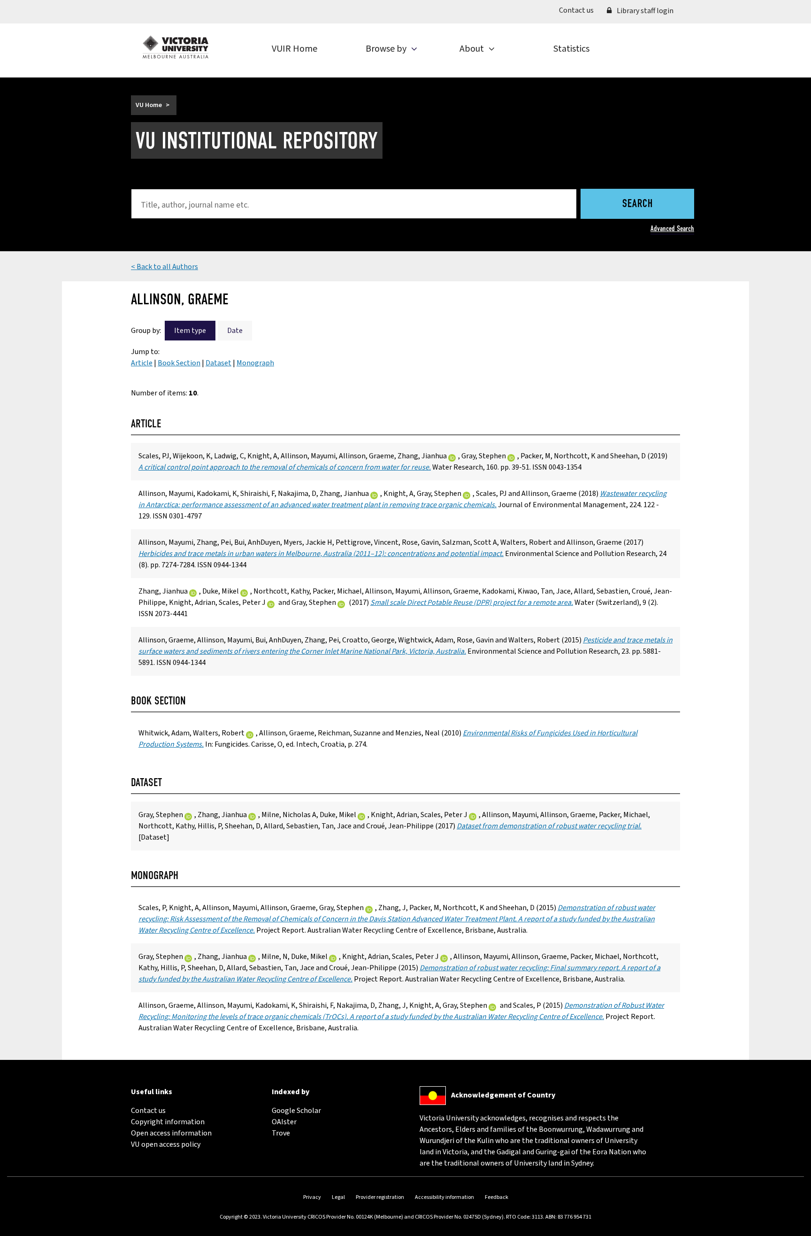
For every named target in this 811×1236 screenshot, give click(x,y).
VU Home (149, 105)
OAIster (284, 1122)
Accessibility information (444, 1197)
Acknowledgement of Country (503, 1095)
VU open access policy (165, 1144)
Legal (338, 1197)
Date (235, 330)
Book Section (179, 363)
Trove (281, 1133)
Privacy (312, 1197)
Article (142, 363)
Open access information (171, 1133)
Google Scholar (296, 1110)
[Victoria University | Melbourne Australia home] (175, 47)
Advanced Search (672, 228)
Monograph (255, 363)
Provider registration (380, 1197)
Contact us (579, 10)
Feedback (496, 1197)
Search (637, 204)
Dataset (218, 363)
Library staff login (644, 11)
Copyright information (168, 1122)
